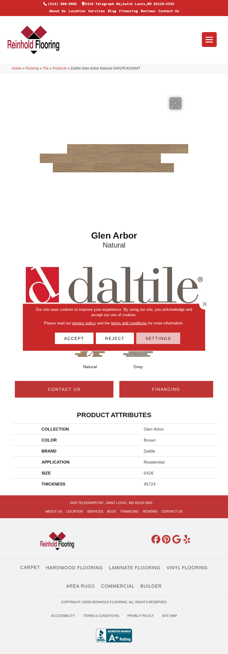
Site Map (169, 615)
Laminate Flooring (135, 567)
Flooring (32, 68)
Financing (128, 11)
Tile (46, 68)
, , (111, 503)
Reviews (148, 11)
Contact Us (168, 11)
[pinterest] (166, 539)
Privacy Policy (140, 615)
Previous (14, 360)
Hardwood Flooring (74, 567)
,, (129, 3)
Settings (158, 338)
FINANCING (166, 389)
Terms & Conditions (101, 615)
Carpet (30, 567)
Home (17, 68)
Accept (74, 338)
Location (77, 11)
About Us (57, 11)
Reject (115, 338)
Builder (151, 586)
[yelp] (187, 539)
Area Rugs (80, 586)
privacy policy (84, 323)
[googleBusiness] (176, 539)
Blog (112, 11)
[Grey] (138, 354)
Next (213, 360)
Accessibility (63, 615)
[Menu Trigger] (209, 39)
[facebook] (156, 539)
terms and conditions (129, 323)
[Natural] (90, 354)
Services (96, 11)
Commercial (117, 586)
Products (60, 68)
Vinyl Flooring (187, 567)
